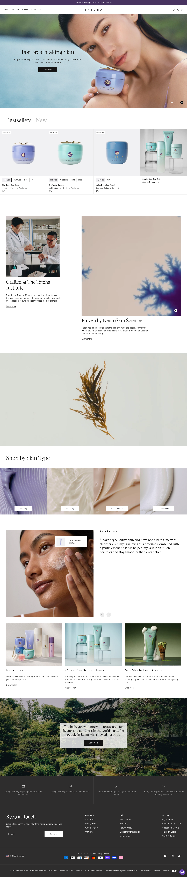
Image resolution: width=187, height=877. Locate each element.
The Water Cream (56, 185)
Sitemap (157, 871)
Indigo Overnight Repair (105, 185)
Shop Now (129, 687)
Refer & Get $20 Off (171, 823)
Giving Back (90, 823)
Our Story (15, 10)
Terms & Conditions (66, 871)
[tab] (18, 120)
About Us (89, 819)
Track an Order (169, 832)
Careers (89, 832)
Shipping (124, 823)
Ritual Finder (36, 10)
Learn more (87, 339)
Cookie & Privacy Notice (19, 871)
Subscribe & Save (170, 827)
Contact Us (125, 836)
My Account (168, 819)
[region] (93, 61)
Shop (6, 10)
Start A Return (169, 836)
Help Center (125, 819)
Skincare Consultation (130, 832)
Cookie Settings (145, 871)
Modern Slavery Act (95, 871)
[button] (182, 872)
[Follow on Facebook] (165, 855)
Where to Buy (91, 827)
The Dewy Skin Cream (11, 185)
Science (25, 10)
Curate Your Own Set (151, 179)
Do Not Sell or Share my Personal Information (121, 871)
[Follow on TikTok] (179, 855)
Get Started (11, 685)
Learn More (11, 306)
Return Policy (126, 827)
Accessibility (166, 871)
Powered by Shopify (101, 853)
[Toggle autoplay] (181, 102)
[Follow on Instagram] (172, 855)
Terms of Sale (81, 871)
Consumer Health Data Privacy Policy (43, 871)
